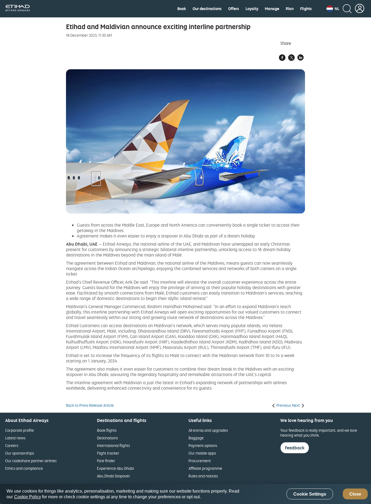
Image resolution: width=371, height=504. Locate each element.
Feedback (294, 448)
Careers (11, 445)
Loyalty (252, 8)
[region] (185, 494)
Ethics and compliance (24, 468)
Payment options (202, 445)
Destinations (107, 437)
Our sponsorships (19, 453)
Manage (272, 8)
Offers (233, 8)
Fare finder (106, 460)
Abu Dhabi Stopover (113, 475)
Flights (306, 8)
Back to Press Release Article (90, 405)
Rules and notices (203, 475)
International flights (113, 445)
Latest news (15, 437)
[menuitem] (181, 8)
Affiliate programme (205, 468)
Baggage (196, 437)
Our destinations (207, 8)
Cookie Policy (27, 496)
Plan (290, 8)
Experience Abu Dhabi (115, 468)
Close (355, 494)
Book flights (107, 430)
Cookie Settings (309, 494)
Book (181, 8)
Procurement (199, 460)
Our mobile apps (202, 453)
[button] (332, 8)
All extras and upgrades (208, 430)
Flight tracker (108, 453)
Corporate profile (19, 430)
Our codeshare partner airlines (30, 460)
